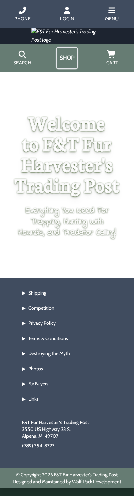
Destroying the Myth (49, 353)
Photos (35, 368)
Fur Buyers (38, 384)
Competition (41, 308)
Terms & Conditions (48, 338)
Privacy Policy (42, 323)
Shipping (37, 293)
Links (33, 399)
